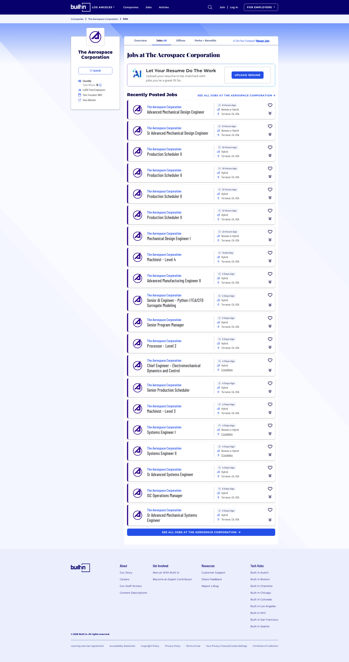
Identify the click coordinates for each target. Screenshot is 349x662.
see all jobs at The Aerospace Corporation (199, 532)
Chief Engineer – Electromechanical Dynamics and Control (173, 368)
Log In (234, 7)
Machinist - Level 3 (161, 411)
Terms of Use (193, 646)
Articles (164, 7)
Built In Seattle (259, 626)
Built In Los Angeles (263, 606)
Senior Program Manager (165, 324)
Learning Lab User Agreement (87, 646)
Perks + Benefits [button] (205, 40)
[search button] (210, 7)
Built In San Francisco (264, 619)
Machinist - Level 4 (161, 259)
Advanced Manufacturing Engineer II (174, 280)
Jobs (149, 7)
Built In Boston (260, 579)
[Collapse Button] (270, 113)
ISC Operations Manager (164, 495)
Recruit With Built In (166, 572)
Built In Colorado (261, 599)
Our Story (126, 572)
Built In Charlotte (261, 586)
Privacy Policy (172, 646)
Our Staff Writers (131, 586)
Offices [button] (180, 40)
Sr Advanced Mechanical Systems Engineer (172, 517)
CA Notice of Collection (265, 646)
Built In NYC (258, 613)
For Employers (260, 7)
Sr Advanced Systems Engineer (170, 474)
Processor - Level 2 (161, 345)
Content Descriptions (133, 592)
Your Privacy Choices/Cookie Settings (226, 646)
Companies (130, 7)
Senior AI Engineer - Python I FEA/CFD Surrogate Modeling (175, 303)
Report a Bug (210, 586)
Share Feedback (212, 579)
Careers (124, 579)
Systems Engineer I (161, 432)
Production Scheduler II (164, 154)
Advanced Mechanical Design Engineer (175, 112)
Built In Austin (259, 572)
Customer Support (213, 572)
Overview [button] (140, 40)
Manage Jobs (262, 40)
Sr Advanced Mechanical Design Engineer (177, 133)
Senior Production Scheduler (168, 390)
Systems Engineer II (161, 453)
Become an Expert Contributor (172, 579)
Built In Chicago (260, 592)
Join (222, 7)
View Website (89, 100)
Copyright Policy (150, 646)
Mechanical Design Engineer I (169, 238)
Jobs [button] (161, 40)
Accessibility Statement (122, 646)
